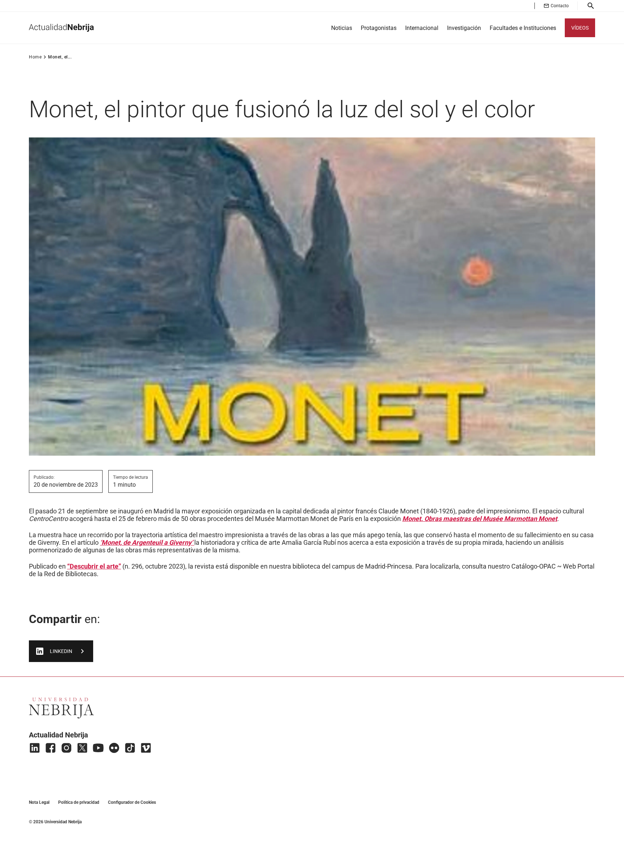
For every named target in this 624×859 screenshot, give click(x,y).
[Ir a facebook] (50, 748)
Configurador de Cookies (132, 802)
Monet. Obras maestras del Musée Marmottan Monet (479, 518)
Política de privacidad (78, 802)
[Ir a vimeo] (146, 748)
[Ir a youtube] (98, 748)
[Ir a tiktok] (130, 748)
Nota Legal (39, 802)
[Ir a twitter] (82, 748)
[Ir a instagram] (66, 748)
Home (35, 57)
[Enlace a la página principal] (61, 27)
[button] (556, 6)
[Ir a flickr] (114, 748)
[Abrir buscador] (590, 5)
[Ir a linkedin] (34, 748)
